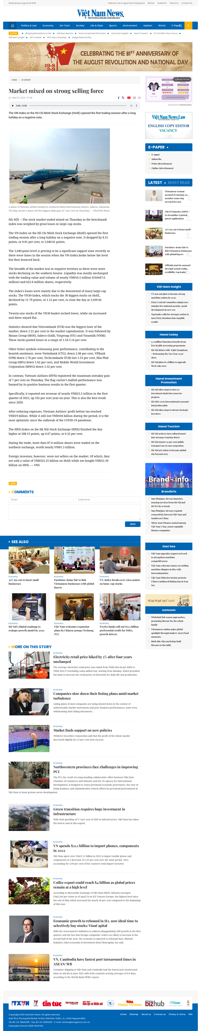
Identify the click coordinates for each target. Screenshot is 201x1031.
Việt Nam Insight (16, 37)
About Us (174, 3)
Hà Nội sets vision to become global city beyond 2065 (168, 452)
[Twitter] (123, 97)
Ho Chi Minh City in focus (166, 33)
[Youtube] (129, 98)
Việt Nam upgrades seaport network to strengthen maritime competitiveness (169, 557)
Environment (130, 25)
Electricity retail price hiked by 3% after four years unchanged (92, 659)
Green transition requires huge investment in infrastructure (89, 811)
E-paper (156, 147)
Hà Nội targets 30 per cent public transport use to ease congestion (167, 443)
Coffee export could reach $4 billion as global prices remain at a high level (94, 884)
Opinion (147, 25)
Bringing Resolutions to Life (38, 33)
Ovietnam (162, 3)
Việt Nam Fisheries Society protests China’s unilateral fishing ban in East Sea (169, 581)
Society (80, 25)
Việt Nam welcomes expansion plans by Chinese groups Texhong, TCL (74, 630)
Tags (12, 483)
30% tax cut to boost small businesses (24, 581)
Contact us (160, 1014)
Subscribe (156, 159)
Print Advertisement (162, 163)
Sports (113, 25)
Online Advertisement (163, 168)
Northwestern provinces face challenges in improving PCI (95, 769)
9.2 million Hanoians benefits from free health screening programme (168, 343)
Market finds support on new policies (82, 730)
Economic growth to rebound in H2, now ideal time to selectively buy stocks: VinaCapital (95, 923)
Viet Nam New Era (65, 33)
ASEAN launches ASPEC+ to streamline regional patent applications (177, 215)
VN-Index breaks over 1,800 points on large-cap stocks (120, 581)
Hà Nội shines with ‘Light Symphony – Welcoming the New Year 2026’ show (169, 354)
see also (20, 542)
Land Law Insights (119, 33)
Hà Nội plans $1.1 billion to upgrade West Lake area (168, 364)
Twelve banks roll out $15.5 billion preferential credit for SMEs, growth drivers (119, 630)
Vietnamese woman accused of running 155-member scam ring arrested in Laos (176, 196)
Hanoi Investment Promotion (92, 33)
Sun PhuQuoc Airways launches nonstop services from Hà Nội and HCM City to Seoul (168, 502)
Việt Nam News (100, 14)
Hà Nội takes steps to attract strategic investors (169, 411)
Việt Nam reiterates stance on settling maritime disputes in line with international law (170, 569)
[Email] (139, 98)
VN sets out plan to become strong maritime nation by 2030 (168, 295)
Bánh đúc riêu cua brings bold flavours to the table (166, 643)
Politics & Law (29, 25)
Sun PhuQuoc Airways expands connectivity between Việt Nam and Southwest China (168, 514)
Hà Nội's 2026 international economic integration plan (170, 403)
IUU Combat (35, 37)
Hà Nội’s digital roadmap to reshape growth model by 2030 (26, 628)
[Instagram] (134, 98)
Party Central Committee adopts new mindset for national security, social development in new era (169, 306)
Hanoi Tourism (141, 33)
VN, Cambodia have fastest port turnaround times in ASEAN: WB (94, 961)
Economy (48, 25)
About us (146, 1014)
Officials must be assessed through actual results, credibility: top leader (177, 269)
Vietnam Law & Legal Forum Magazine (126, 3)
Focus (13, 33)
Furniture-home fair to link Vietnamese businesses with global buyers (74, 583)
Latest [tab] (155, 182)
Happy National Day (81, 37)
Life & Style (97, 25)
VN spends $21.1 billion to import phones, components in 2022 (96, 848)
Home (14, 80)
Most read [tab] (179, 182)
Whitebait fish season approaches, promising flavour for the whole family (168, 621)
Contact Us (187, 3)
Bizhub (151, 3)
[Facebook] (118, 97)
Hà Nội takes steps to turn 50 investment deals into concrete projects (166, 393)
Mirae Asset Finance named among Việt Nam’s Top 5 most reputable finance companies (168, 526)
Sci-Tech (65, 25)
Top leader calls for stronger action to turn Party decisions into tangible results (170, 318)
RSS (190, 1014)
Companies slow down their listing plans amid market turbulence (96, 696)
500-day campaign (57, 37)
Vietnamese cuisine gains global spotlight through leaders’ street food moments (170, 633)
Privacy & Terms (177, 1014)
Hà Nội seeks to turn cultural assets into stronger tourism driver (168, 435)
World (161, 25)
